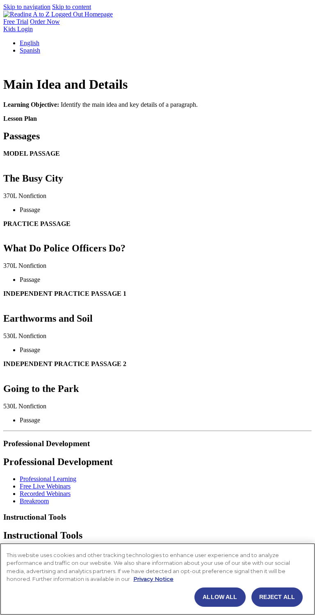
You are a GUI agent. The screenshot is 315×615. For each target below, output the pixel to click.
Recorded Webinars (45, 493)
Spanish (30, 50)
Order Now (45, 21)
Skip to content (71, 6)
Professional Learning (48, 478)
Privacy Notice (153, 579)
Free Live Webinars (45, 486)
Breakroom (34, 501)
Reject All (277, 597)
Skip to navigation (26, 6)
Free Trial (15, 21)
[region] (157, 579)
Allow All (220, 597)
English (29, 42)
